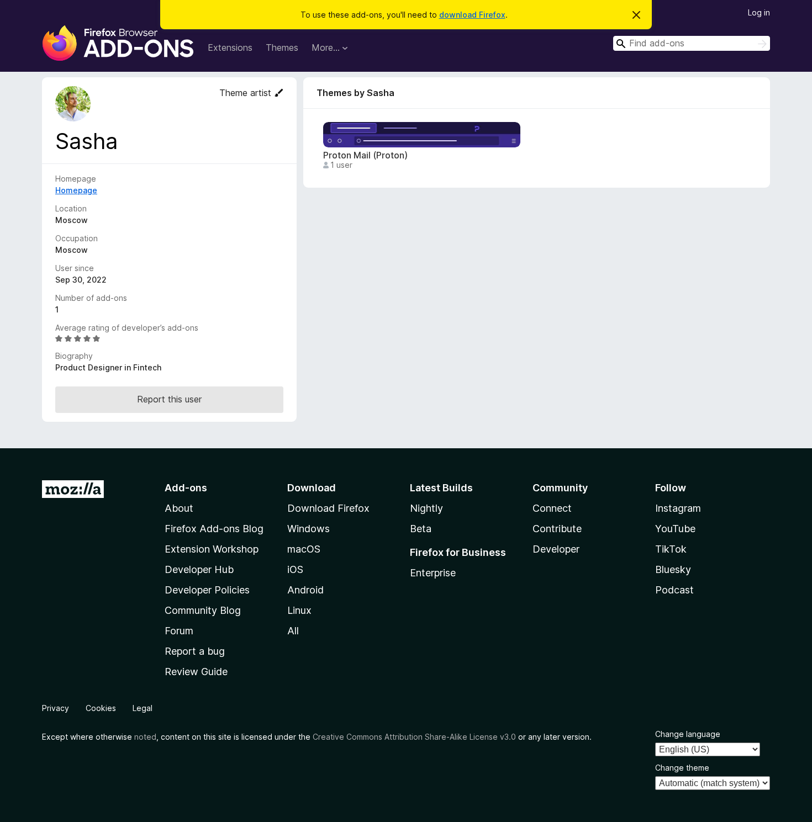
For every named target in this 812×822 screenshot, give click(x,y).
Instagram (678, 508)
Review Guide (196, 671)
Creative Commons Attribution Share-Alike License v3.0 (414, 736)
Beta (420, 528)
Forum (179, 631)
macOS (303, 549)
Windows (308, 528)
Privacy (55, 708)
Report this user (169, 399)
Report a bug (195, 651)
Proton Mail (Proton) (365, 155)
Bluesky (673, 569)
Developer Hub (199, 569)
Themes (282, 47)
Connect (552, 508)
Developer (555, 549)
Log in (759, 12)
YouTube (675, 528)
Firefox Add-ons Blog (214, 528)
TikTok (671, 549)
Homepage (76, 190)
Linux (299, 610)
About (179, 508)
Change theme (682, 767)
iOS (295, 569)
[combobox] (691, 43)
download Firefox (472, 14)
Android (305, 590)
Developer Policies (207, 590)
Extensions (230, 47)
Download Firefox (328, 508)
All (293, 631)
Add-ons (186, 488)
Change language (687, 734)
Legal (142, 708)
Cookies (101, 708)
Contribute (557, 528)
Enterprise (433, 573)
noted (145, 736)
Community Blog (203, 610)
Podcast (674, 590)
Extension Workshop (212, 549)
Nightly (426, 508)
